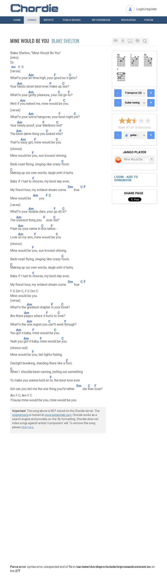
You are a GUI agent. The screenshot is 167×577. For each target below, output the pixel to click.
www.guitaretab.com (58, 415)
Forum (148, 19)
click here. (27, 427)
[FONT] (122, 41)
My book (101, 19)
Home (17, 19)
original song (20, 415)
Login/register (146, 9)
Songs (31, 19)
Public (72, 19)
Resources (128, 19)
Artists (49, 19)
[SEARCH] (144, 41)
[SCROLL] (130, 41)
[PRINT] (137, 41)
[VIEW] (115, 41)
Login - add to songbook (126, 178)
